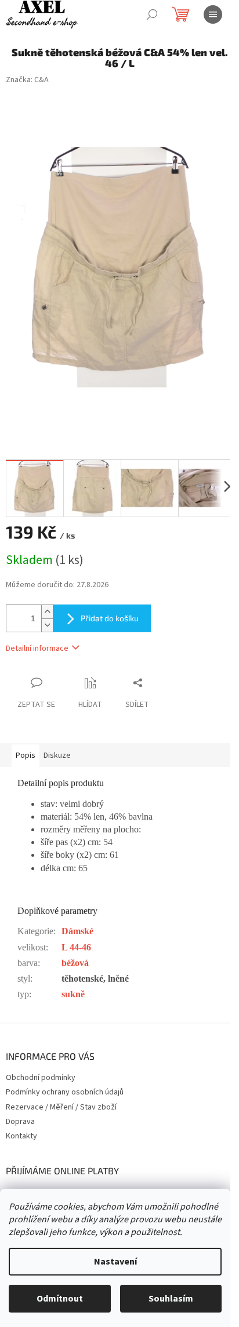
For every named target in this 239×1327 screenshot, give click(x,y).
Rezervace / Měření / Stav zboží (61, 1107)
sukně (73, 994)
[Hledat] (152, 14)
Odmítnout (60, 1298)
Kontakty (21, 1136)
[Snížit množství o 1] (47, 625)
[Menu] (212, 14)
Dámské (77, 931)
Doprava (20, 1121)
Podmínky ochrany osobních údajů (65, 1092)
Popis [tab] (25, 755)
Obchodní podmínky (40, 1077)
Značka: (27, 80)
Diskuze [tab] (57, 755)
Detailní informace (37, 648)
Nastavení (115, 1261)
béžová (75, 963)
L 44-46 (76, 947)
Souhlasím (171, 1298)
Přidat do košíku (110, 618)
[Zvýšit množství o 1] (47, 611)
